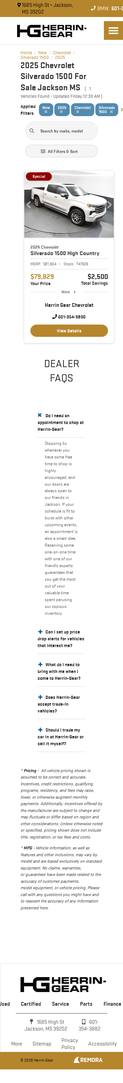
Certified (31, 1004)
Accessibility (102, 1044)
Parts (86, 1004)
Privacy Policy (70, 1043)
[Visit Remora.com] (87, 1061)
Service (60, 1004)
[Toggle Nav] (113, 30)
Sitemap (41, 1044)
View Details (69, 330)
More (66, 291)
